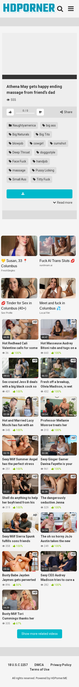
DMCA (39, 665)
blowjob (17, 143)
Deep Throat (21, 152)
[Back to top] (71, 678)
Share (67, 112)
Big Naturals (20, 134)
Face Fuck (19, 161)
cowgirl (38, 143)
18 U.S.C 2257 (18, 665)
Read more (64, 202)
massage (18, 170)
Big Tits (44, 134)
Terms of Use (39, 669)
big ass (50, 125)
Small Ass (19, 179)
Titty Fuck (43, 179)
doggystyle (47, 152)
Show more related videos (40, 633)
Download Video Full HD (41, 194)
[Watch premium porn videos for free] (29, 9)
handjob (42, 161)
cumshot (59, 143)
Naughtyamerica (24, 125)
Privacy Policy (60, 665)
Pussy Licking (44, 170)
